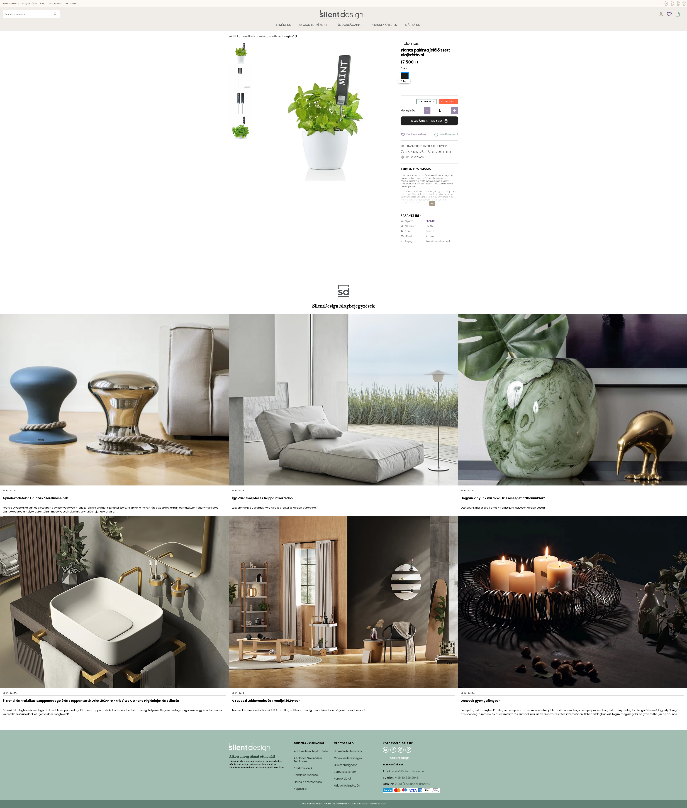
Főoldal (233, 36)
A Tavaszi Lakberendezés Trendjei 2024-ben (266, 701)
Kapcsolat (71, 3)
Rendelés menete (306, 775)
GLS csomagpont (345, 765)
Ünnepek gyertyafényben (480, 701)
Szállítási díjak (303, 768)
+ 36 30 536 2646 (407, 778)
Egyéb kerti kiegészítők (283, 36)
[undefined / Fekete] (404, 76)
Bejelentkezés (11, 3)
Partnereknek (342, 778)
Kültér (262, 36)
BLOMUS (430, 221)
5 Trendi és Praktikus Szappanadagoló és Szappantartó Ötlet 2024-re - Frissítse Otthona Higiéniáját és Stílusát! (92, 701)
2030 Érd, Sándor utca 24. (412, 784)
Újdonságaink (349, 25)
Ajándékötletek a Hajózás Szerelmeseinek (35, 498)
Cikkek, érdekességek (348, 758)
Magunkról (55, 3)
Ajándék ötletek (384, 25)
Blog (42, 3)
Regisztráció (29, 3)
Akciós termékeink (313, 25)
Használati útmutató (348, 751)
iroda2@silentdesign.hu (408, 771)
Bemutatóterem (345, 772)
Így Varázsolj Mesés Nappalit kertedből (263, 498)
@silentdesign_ (401, 758)
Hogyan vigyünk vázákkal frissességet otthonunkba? (503, 498)
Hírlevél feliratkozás (347, 785)
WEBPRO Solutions (378, 804)
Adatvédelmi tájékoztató (311, 751)
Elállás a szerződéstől (308, 782)
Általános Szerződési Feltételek (308, 759)
